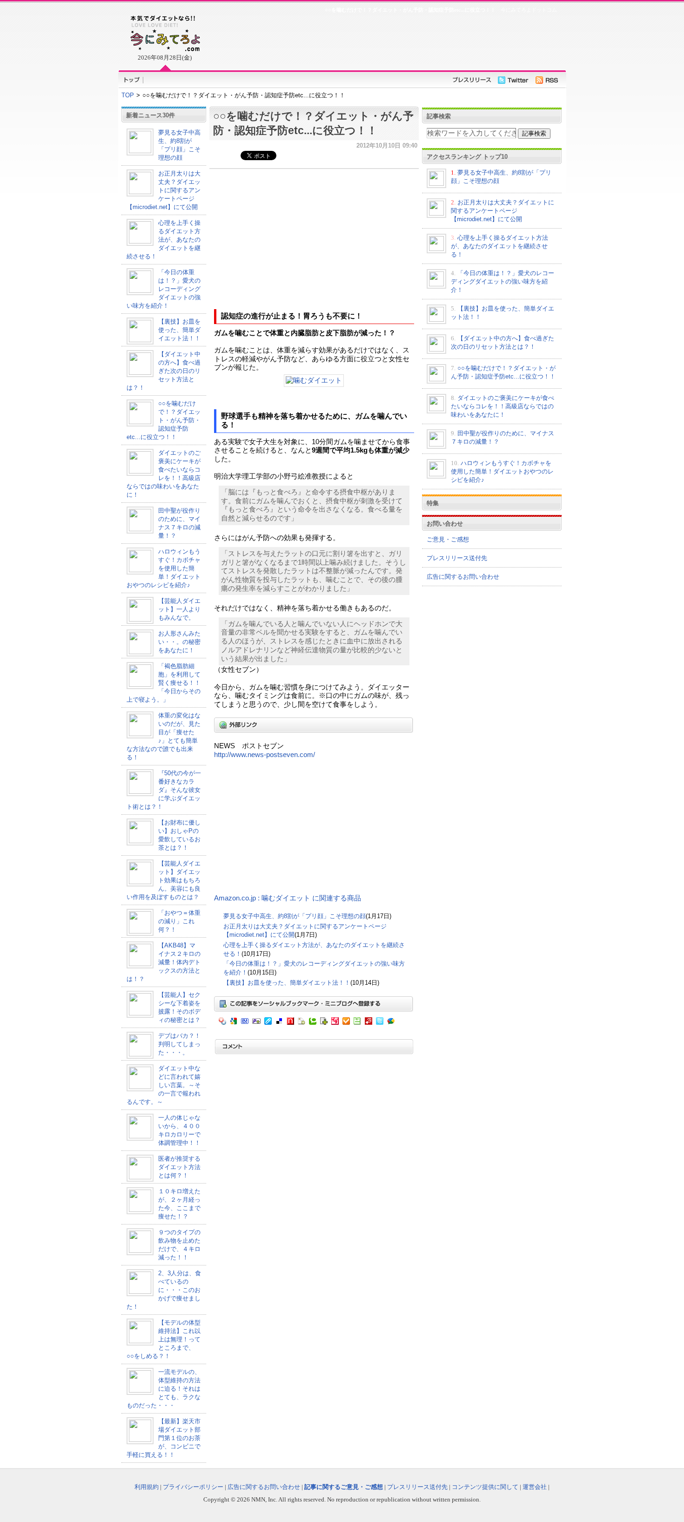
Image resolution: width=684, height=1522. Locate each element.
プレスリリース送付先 (457, 558)
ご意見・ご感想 (448, 539)
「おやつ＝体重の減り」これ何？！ (179, 921)
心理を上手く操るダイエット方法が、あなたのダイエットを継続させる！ (164, 239)
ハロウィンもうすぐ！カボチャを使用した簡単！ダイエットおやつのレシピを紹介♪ (164, 568)
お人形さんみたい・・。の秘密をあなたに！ (179, 642)
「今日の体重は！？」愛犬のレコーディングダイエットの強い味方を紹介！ (164, 289)
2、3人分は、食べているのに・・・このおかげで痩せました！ (164, 1290)
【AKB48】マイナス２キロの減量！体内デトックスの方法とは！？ (164, 962)
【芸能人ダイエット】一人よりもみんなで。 (179, 609)
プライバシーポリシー (193, 1486)
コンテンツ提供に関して (485, 1486)
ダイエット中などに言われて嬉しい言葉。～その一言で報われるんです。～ (164, 1085)
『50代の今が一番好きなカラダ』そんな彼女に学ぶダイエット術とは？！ (164, 790)
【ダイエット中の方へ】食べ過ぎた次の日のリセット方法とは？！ (164, 371)
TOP (127, 95)
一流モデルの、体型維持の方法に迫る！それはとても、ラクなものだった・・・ (164, 1388)
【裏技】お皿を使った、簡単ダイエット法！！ (179, 330)
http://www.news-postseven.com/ (264, 754)
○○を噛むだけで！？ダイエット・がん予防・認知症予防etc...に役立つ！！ (164, 420)
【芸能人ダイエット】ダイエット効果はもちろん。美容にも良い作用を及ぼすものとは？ (164, 880)
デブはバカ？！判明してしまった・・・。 (179, 1044)
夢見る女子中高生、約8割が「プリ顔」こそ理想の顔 (294, 916)
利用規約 (146, 1486)
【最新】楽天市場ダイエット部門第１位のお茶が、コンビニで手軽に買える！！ (164, 1438)
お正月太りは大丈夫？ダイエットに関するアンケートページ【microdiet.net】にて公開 (164, 190)
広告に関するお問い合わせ (463, 576)
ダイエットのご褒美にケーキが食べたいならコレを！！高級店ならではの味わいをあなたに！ (502, 406)
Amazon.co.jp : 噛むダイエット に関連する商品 (287, 898)
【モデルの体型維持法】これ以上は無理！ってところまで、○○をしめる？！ (164, 1339)
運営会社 (535, 1486)
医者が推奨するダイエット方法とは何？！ (179, 1167)
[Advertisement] (384, 40)
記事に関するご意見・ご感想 (343, 1486)
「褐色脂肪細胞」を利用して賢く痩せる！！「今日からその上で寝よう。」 (164, 683)
